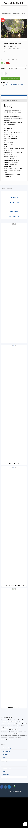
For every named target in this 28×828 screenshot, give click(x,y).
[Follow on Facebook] (2, 787)
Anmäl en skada (7, 768)
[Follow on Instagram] (5, 787)
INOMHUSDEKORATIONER (12, 84)
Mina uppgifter (6, 751)
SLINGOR (24, 13)
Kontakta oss (6, 774)
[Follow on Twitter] (9, 787)
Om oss (5, 764)
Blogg (4, 771)
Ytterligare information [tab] (9, 100)
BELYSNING (8, 13)
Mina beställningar (7, 748)
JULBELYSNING (16, 13)
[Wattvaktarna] (14, 2)
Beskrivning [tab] (6, 97)
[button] (2, 3)
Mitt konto (5, 754)
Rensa (25, 65)
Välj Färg (3, 68)
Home (2, 13)
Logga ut (5, 757)
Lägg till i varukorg (10, 78)
